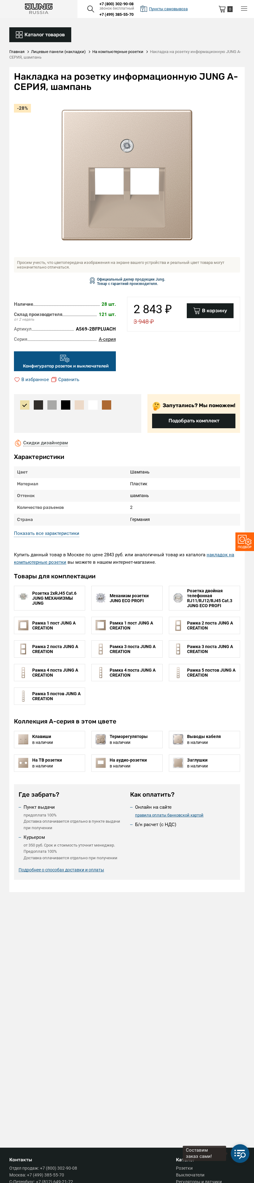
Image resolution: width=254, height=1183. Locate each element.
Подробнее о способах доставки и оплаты (61, 869)
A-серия (107, 339)
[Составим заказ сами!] (240, 1153)
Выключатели (190, 1174)
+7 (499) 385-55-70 (116, 14)
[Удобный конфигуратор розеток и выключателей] (244, 541)
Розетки (184, 1168)
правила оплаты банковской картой (169, 815)
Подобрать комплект (194, 421)
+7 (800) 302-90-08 (116, 4)
